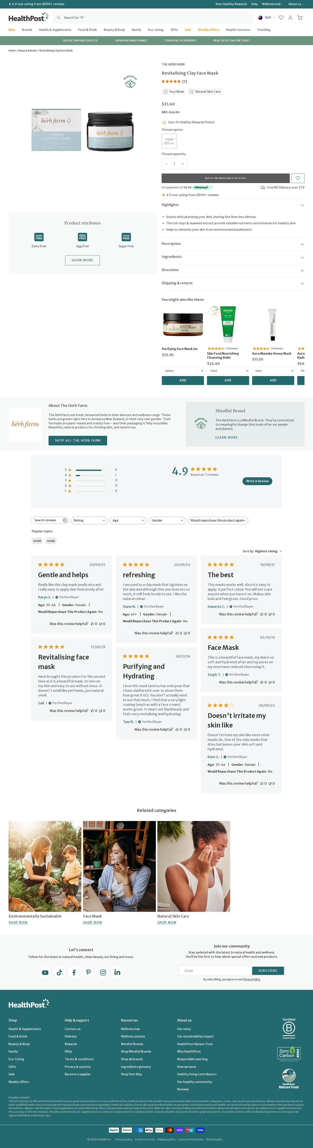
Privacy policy (123, 1139)
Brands (27, 29)
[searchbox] (46, 520)
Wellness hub (271, 4)
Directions (170, 270)
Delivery (71, 1036)
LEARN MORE (226, 437)
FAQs (68, 1051)
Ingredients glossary (136, 1067)
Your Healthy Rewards (231, 4)
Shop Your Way (131, 1074)
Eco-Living (156, 29)
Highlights (170, 205)
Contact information (191, 1139)
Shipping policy (166, 1139)
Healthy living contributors (197, 1074)
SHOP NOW (18, 922)
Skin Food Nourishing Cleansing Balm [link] (223, 356)
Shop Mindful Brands (136, 1051)
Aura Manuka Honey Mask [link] (271, 353)
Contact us (72, 1029)
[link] (183, 325)
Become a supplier (78, 1074)
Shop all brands (132, 1059)
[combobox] (153, 17)
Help (254, 4)
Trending (263, 29)
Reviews (183, 1089)
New (12, 29)
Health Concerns (238, 29)
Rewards (71, 1044)
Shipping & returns (177, 283)
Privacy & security (78, 1067)
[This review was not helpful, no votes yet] (100, 624)
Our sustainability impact (195, 1036)
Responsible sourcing (192, 1059)
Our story (184, 1029)
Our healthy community (194, 1082)
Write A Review (257, 481)
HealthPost (104, 1139)
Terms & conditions (79, 1059)
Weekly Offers (208, 29)
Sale (188, 29)
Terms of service (145, 1139)
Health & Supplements (55, 29)
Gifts (174, 29)
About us (294, 4)
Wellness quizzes (133, 1036)
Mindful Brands (132, 1044)
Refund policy (214, 1139)
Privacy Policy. (251, 979)
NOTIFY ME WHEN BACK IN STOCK (225, 178)
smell (37, 541)
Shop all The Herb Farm (78, 440)
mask (51, 541)
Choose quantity (174, 154)
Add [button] (183, 380)
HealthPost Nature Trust (195, 1044)
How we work (186, 1067)
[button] (281, 17)
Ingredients (172, 256)
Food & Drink (87, 29)
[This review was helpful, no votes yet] (92, 624)
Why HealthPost (189, 1051)
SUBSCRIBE (268, 971)
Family (136, 29)
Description (171, 244)
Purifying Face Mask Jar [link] (180, 349)
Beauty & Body (114, 29)
